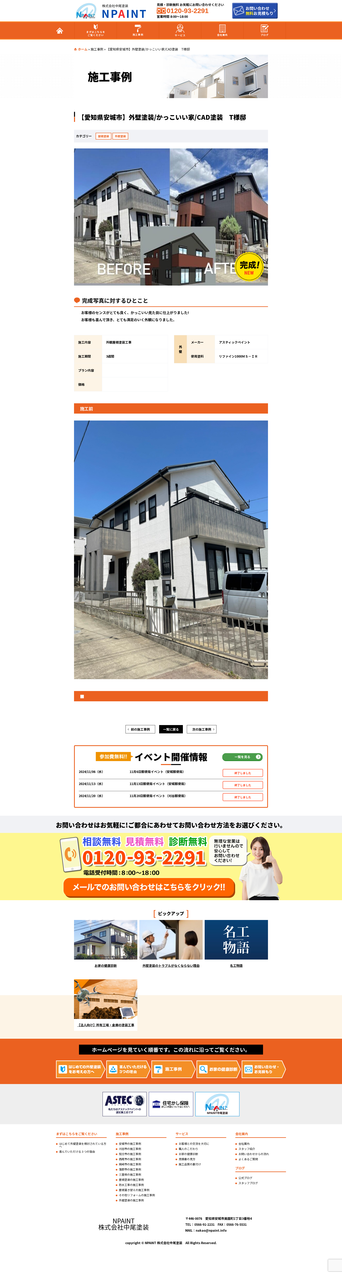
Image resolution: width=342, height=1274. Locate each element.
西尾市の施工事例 (130, 1159)
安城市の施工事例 (130, 1143)
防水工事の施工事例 (131, 1184)
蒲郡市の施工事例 (130, 1169)
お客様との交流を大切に (194, 1143)
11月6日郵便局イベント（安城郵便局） (158, 771)
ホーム (82, 49)
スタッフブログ (248, 1183)
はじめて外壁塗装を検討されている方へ (82, 1145)
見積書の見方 (187, 1159)
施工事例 (138, 34)
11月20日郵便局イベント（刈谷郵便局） (158, 795)
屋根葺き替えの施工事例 (134, 1190)
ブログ (265, 34)
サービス (180, 35)
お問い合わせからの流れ (253, 1153)
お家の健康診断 (188, 1153)
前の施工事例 (140, 729)
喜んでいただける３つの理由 (77, 1151)
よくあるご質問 (248, 1159)
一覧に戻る (171, 729)
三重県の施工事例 (130, 1174)
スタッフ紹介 (246, 1148)
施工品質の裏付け (190, 1164)
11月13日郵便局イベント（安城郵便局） (158, 783)
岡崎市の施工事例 (130, 1164)
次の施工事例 (201, 729)
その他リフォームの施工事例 (137, 1195)
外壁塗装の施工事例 (131, 1200)
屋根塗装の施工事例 (131, 1179)
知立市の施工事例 (130, 1153)
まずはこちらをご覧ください (95, 33)
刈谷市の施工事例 (130, 1148)
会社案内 (222, 34)
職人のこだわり (188, 1148)
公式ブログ (245, 1177)
